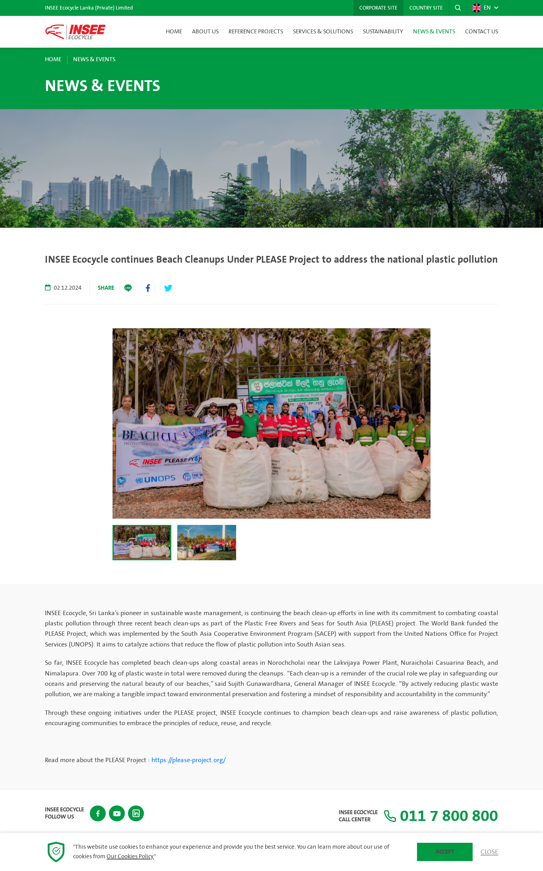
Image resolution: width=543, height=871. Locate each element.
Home (174, 32)
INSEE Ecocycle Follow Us (64, 813)
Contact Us (481, 32)
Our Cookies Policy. (130, 856)
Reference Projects (256, 32)
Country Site (426, 8)
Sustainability (383, 32)
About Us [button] (205, 32)
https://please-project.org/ (188, 760)
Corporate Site (378, 8)
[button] (458, 8)
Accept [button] (445, 851)
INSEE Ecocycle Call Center (358, 816)
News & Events (434, 32)
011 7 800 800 (447, 816)
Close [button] (489, 852)
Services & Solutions (323, 32)
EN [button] (487, 8)
